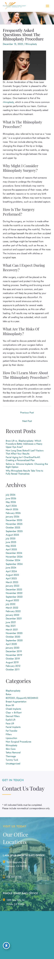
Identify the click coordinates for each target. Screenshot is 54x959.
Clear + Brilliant (13, 712)
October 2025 (13, 527)
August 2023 (12, 575)
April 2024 (11, 571)
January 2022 (12, 615)
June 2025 (11, 542)
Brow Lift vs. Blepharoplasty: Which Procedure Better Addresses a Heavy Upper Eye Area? (24, 444)
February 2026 (13, 513)
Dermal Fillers (13, 716)
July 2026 (10, 494)
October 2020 (13, 636)
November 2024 (14, 556)
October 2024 (13, 560)
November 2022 (14, 593)
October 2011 (12, 669)
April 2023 (11, 578)
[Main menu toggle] (47, 6)
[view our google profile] (9, 884)
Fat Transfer (11, 730)
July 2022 (10, 604)
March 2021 (12, 629)
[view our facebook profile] (4, 884)
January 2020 (12, 647)
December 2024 (14, 553)
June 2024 (11, 567)
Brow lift (10, 705)
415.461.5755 (13, 876)
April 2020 (11, 644)
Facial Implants (13, 727)
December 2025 (14, 520)
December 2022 (14, 589)
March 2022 (12, 607)
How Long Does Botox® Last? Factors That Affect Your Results (24, 452)
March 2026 (12, 509)
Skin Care (10, 749)
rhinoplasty (8, 102)
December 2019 (14, 651)
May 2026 (11, 502)
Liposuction (11, 738)
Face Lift (10, 723)
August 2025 (12, 534)
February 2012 (13, 666)
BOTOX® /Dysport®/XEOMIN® (22, 698)
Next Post (27, 421)
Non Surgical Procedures (18, 741)
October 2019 (13, 658)
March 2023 (12, 582)
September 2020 (14, 640)
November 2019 (14, 655)
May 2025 (11, 545)
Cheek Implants (13, 709)
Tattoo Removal (13, 752)
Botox (8, 694)
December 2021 (14, 618)
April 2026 (11, 505)
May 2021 (11, 626)
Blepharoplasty (13, 690)
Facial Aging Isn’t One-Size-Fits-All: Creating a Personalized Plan (23, 458)
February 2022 (13, 611)
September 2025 (14, 531)
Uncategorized (13, 763)
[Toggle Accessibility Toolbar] (6, 945)
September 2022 (14, 596)
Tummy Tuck (12, 759)
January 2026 (12, 516)
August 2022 (12, 600)
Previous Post (27, 412)
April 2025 (11, 549)
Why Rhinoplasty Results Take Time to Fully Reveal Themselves (24, 472)
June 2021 (11, 622)
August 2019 (12, 662)
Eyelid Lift (10, 719)
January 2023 (12, 585)
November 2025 (14, 524)
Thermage (11, 756)
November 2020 (14, 633)
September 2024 (14, 564)
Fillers (9, 734)
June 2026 (11, 498)
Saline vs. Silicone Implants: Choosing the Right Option (27, 465)
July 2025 (10, 538)
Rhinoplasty (31, 44)
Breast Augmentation (16, 701)
